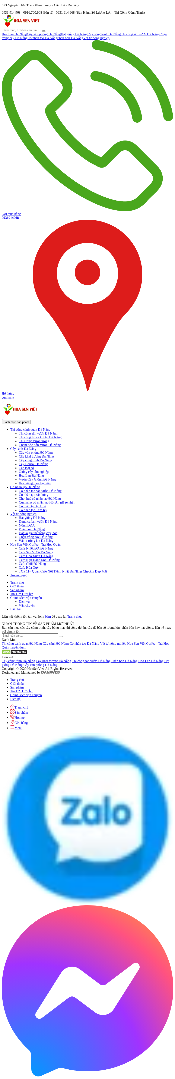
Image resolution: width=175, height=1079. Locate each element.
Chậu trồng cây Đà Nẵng (36, 537)
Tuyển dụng (18, 647)
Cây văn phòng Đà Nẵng (44, 34)
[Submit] (61, 636)
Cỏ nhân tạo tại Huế (32, 506)
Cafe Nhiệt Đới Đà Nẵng (36, 548)
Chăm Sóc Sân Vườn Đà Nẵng (40, 445)
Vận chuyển (27, 605)
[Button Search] (43, 31)
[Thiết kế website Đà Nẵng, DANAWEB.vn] (50, 672)
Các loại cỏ (26, 468)
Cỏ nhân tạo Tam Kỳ (33, 510)
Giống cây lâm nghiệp (34, 471)
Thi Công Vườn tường (34, 441)
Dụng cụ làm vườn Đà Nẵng (38, 521)
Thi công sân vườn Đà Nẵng (140, 34)
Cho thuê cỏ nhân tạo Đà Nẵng (40, 498)
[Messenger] (87, 1075)
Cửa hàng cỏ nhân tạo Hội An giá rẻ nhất (46, 502)
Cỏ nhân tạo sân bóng (33, 494)
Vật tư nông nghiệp (96, 38)
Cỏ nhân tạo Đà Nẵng (42, 38)
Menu (18, 728)
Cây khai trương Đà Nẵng (36, 456)
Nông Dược (27, 525)
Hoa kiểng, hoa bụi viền (35, 483)
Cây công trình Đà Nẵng (104, 34)
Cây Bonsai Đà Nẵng (33, 464)
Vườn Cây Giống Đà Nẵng (37, 479)
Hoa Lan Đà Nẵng (14, 34)
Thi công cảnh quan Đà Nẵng (22, 643)
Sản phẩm (21, 712)
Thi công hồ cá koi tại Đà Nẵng (40, 437)
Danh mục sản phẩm (16, 422)
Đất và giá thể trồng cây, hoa (38, 533)
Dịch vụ (24, 601)
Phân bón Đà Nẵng (70, 38)
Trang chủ (74, 616)
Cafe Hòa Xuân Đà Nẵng (36, 556)
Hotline (20, 717)
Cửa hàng (21, 723)
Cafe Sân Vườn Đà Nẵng (36, 552)
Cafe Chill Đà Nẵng (32, 563)
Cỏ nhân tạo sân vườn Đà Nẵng (40, 491)
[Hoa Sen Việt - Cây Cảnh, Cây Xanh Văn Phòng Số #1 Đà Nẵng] (21, 26)
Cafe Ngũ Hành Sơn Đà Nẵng (39, 560)
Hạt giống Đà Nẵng (74, 34)
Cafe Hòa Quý (29, 567)
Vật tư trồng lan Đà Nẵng (36, 540)
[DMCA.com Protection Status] (15, 653)
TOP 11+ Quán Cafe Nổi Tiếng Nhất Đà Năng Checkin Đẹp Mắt (63, 571)
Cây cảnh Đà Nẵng (56, 643)
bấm (48, 616)
